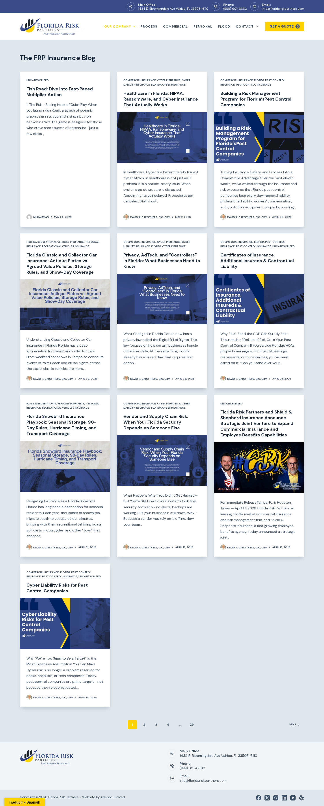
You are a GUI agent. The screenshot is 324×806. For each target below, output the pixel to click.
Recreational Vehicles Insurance (65, 246)
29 (192, 725)
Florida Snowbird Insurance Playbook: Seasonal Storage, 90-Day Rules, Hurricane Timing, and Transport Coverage (61, 424)
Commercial (175, 26)
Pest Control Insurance (253, 84)
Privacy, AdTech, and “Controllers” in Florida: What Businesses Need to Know (161, 260)
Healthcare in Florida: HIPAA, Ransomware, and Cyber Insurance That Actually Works (160, 99)
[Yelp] (301, 797)
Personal (203, 26)
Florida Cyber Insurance (168, 84)
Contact (245, 26)
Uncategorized (37, 80)
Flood (224, 26)
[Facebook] (258, 797)
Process (149, 26)
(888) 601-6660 (235, 9)
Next (292, 724)
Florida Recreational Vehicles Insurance (55, 242)
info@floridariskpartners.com (283, 9)
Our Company (117, 26)
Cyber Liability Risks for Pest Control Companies (57, 588)
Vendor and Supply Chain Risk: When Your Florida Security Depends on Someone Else (155, 422)
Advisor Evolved (113, 797)
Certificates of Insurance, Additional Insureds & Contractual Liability (257, 260)
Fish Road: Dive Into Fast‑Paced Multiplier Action (59, 91)
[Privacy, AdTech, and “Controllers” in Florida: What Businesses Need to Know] (162, 299)
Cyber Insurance (169, 80)
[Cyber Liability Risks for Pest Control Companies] (65, 623)
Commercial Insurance (139, 80)
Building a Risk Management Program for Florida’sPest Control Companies (255, 99)
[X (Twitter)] (267, 797)
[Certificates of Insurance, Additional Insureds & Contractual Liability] (259, 299)
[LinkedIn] (284, 797)
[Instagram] (275, 797)
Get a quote (282, 26)
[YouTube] (293, 797)
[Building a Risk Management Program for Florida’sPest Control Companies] (259, 137)
